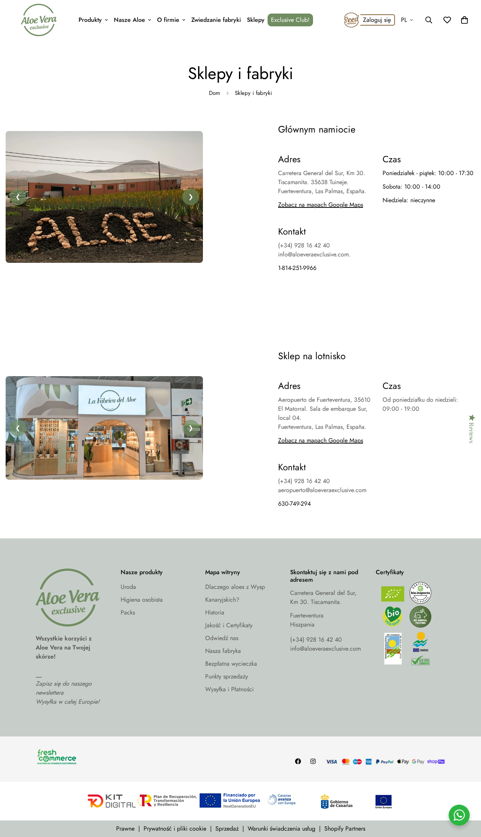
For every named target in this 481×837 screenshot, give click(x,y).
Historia (214, 612)
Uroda (128, 586)
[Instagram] (313, 761)
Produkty (90, 19)
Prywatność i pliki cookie (175, 828)
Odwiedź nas (221, 638)
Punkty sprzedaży (226, 676)
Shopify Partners (344, 828)
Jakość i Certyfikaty (229, 625)
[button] (464, 20)
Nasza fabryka (223, 650)
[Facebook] (298, 761)
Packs (128, 612)
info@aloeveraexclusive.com (325, 648)
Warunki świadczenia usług (281, 828)
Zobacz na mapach (302, 440)
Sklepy (256, 19)
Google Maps (345, 440)
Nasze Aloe (129, 19)
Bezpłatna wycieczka (231, 663)
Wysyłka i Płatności (229, 689)
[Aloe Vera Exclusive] (39, 20)
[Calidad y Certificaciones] (411, 626)
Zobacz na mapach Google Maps (320, 204)
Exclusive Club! (290, 19)
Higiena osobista (142, 599)
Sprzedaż (227, 828)
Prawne (125, 828)
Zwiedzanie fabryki (216, 19)
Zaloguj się (377, 19)
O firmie (168, 19)
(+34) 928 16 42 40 (316, 639)
